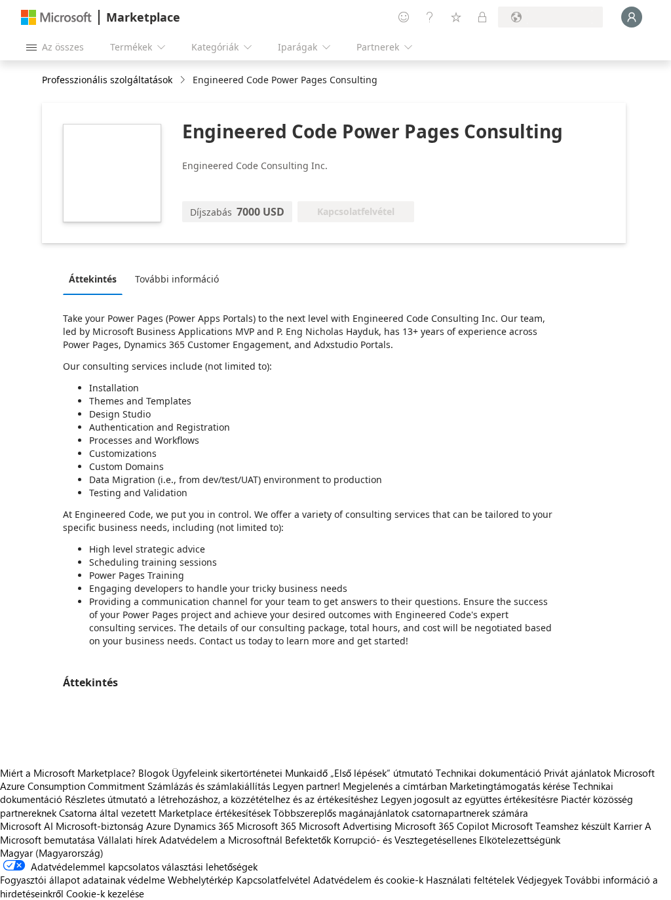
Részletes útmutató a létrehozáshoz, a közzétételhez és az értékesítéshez (221, 799)
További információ (177, 279)
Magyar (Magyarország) (52, 852)
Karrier (627, 825)
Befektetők (308, 839)
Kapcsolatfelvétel (273, 879)
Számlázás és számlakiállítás (208, 785)
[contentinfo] (184, 80)
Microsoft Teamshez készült (551, 825)
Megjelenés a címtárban (395, 785)
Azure (158, 825)
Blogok (153, 772)
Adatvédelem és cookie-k (368, 879)
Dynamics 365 (204, 825)
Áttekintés (93, 279)
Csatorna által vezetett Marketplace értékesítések (165, 812)
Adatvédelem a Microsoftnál (220, 839)
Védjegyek (539, 879)
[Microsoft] (56, 17)
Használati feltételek (470, 879)
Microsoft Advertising (345, 825)
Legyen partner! (306, 785)
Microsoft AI (26, 825)
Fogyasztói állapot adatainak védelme (82, 879)
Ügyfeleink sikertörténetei (227, 772)
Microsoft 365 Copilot (441, 825)
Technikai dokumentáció (488, 772)
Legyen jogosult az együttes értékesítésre (469, 799)
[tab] (96, 278)
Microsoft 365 (266, 825)
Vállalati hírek (127, 839)
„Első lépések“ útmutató (381, 772)
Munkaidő (306, 772)
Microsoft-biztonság (100, 825)
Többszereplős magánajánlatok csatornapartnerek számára (400, 812)
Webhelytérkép (200, 879)
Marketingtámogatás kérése (510, 785)
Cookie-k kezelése (105, 893)
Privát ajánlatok (577, 772)
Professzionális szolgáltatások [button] (107, 79)
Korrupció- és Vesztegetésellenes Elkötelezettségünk (447, 839)
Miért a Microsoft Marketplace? (68, 772)
